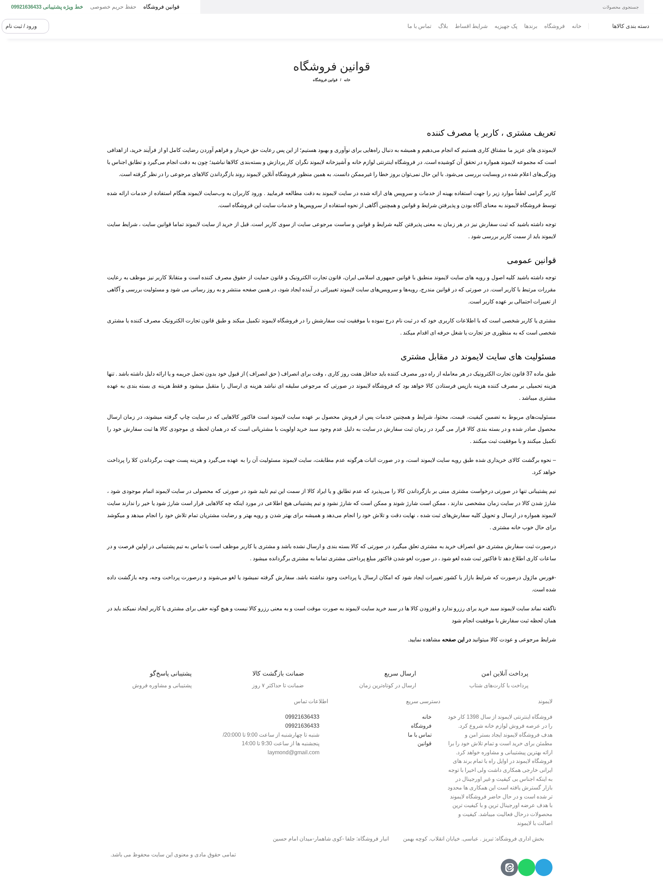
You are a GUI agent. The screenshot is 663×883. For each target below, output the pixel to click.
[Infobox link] (499, 680)
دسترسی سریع (423, 701)
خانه (347, 80)
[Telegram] (543, 867)
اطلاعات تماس (311, 701)
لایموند (545, 701)
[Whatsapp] (526, 867)
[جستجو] (208, 7)
